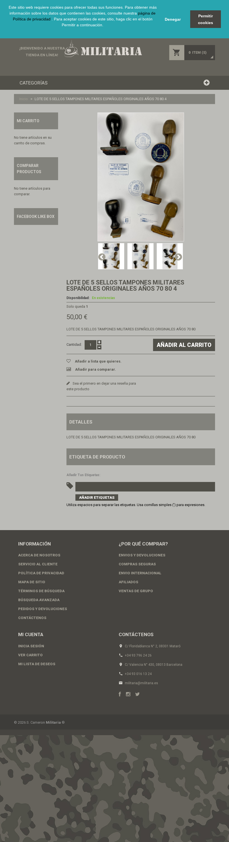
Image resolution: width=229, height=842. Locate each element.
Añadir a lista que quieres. (98, 361)
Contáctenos (32, 618)
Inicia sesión (31, 646)
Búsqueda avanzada (38, 600)
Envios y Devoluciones (142, 555)
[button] (83, 31)
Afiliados (128, 582)
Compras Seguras (137, 564)
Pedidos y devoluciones (42, 609)
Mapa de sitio (31, 582)
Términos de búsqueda (41, 591)
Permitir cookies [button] (205, 19)
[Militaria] (103, 48)
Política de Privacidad (41, 573)
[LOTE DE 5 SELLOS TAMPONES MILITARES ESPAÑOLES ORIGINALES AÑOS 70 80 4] (141, 177)
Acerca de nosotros (39, 555)
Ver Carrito (30, 655)
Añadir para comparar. (95, 369)
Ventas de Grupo (136, 591)
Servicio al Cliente (38, 564)
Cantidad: (74, 344)
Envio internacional (140, 573)
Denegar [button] (173, 19)
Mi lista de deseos (36, 664)
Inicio (23, 99)
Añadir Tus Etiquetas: (83, 475)
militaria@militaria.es (141, 683)
